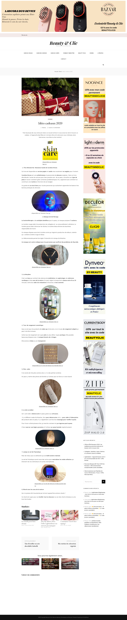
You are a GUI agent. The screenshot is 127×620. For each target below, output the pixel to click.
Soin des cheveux (42, 53)
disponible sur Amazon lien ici (41, 267)
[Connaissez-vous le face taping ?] (69, 515)
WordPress (86, 617)
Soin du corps (55, 53)
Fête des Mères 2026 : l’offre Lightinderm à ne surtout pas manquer (49, 523)
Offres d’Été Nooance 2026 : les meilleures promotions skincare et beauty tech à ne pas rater (93, 446)
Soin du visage (28, 53)
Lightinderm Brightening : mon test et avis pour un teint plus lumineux (94, 494)
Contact (63, 59)
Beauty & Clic (63, 43)
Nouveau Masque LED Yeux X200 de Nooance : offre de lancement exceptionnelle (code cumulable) (94, 465)
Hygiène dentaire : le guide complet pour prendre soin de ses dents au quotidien (69, 565)
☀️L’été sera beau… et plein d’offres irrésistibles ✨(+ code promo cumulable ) (94, 508)
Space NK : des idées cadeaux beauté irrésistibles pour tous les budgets (50, 565)
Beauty (44, 127)
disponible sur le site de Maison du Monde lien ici (47, 365)
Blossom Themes (72, 617)
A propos (100, 53)
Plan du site (24, 35)
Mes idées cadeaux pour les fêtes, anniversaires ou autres (30, 561)
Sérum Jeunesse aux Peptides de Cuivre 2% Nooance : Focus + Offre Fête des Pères (94, 472)
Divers (92, 53)
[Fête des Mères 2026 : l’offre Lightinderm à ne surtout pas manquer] (50, 515)
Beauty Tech (82, 53)
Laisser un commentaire (54, 127)
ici (49, 213)
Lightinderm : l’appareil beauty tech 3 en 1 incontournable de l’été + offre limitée (94, 458)
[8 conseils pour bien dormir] (31, 515)
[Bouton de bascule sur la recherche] (103, 65)
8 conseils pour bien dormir (28, 522)
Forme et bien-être (68, 53)
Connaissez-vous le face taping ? (68, 522)
